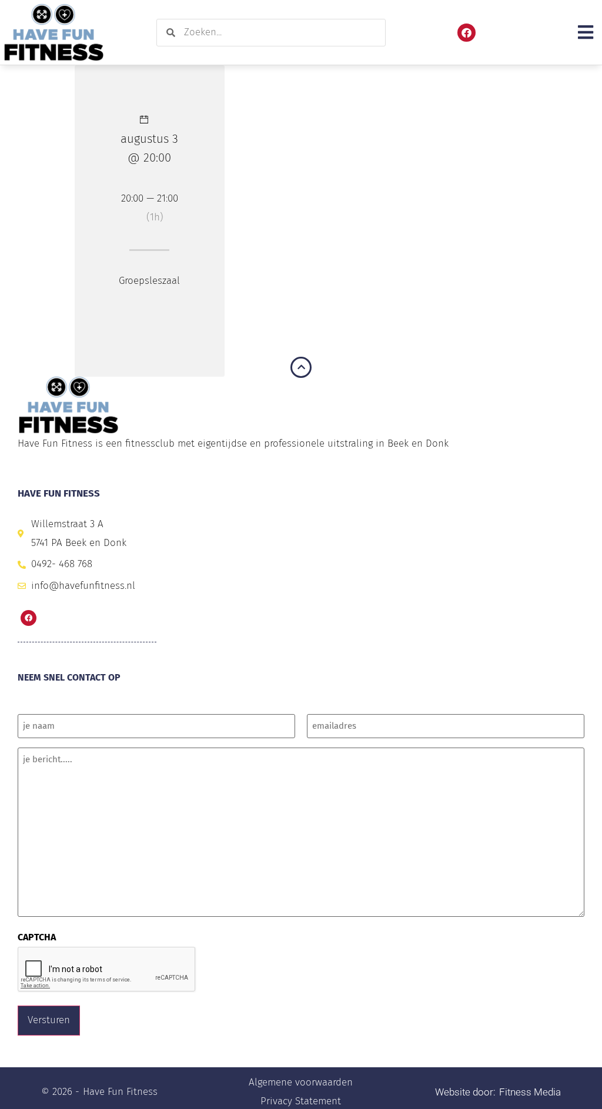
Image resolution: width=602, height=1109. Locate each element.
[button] (586, 32)
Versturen (49, 1020)
